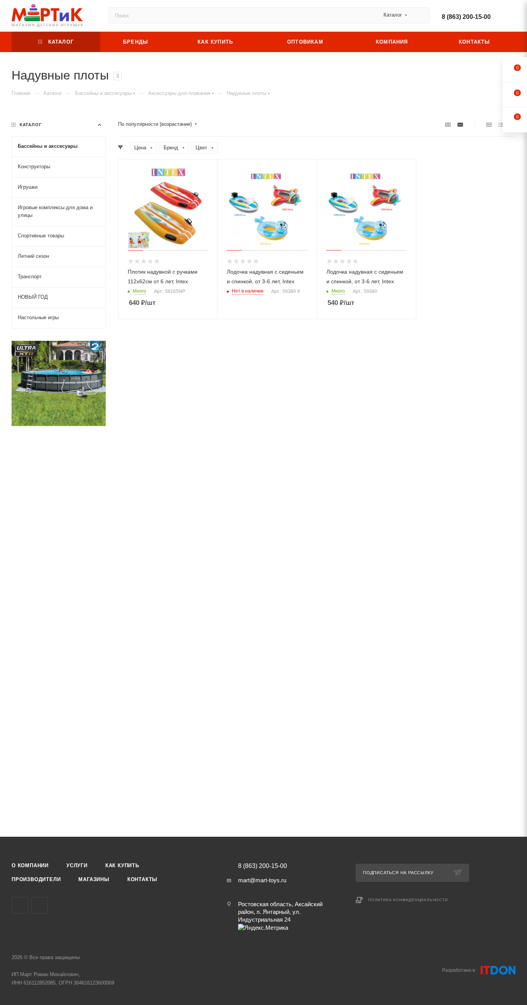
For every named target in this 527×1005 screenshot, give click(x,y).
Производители (36, 879)
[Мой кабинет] (511, 17)
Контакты (142, 879)
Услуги (77, 865)
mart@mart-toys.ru (262, 880)
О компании (30, 865)
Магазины (93, 879)
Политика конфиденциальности (408, 900)
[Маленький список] (448, 124)
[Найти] (419, 15)
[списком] (501, 124)
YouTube (20, 905)
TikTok (39, 905)
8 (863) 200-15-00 (466, 17)
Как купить (122, 865)
